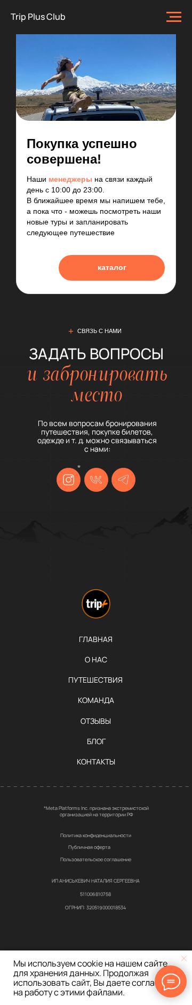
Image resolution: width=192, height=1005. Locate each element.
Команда (96, 700)
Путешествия (95, 680)
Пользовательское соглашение (95, 859)
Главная (96, 639)
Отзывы (96, 721)
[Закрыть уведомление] (184, 958)
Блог (96, 741)
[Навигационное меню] (173, 17)
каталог (112, 267)
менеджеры (70, 179)
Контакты (96, 762)
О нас (96, 659)
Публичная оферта (89, 847)
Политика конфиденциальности (95, 835)
